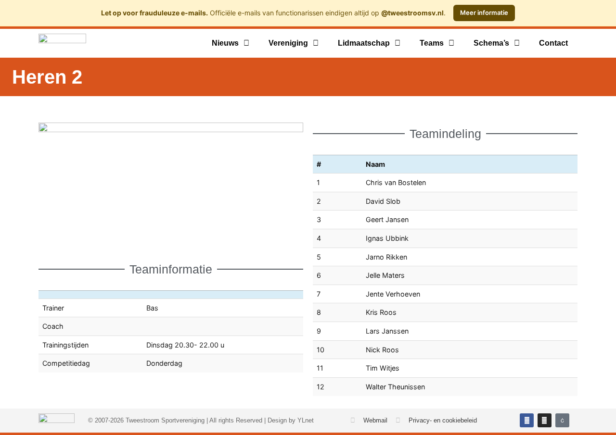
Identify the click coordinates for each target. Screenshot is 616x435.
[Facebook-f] (527, 420)
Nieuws (225, 43)
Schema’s (491, 43)
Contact (553, 43)
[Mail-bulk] (562, 420)
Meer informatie (484, 12)
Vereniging (288, 43)
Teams (432, 43)
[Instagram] (545, 420)
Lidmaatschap (364, 43)
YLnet (305, 420)
